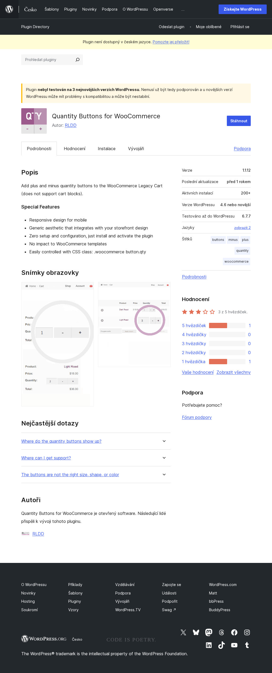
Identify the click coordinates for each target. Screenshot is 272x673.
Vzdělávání (124, 584)
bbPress (216, 601)
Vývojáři (136, 148)
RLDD (70, 125)
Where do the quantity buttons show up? (61, 441)
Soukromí (29, 609)
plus (245, 240)
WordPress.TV (128, 609)
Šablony (75, 593)
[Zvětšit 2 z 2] (163, 289)
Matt (213, 593)
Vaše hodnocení (198, 372)
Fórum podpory (197, 417)
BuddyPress (219, 609)
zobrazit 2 (242, 227)
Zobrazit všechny (233, 372)
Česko (77, 639)
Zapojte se (171, 584)
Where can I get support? (46, 458)
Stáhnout (238, 121)
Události (169, 593)
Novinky (28, 593)
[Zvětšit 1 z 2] (86, 289)
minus (233, 240)
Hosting (28, 601)
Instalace (107, 148)
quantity (242, 251)
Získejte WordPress (243, 9)
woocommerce (236, 261)
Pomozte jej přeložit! (171, 42)
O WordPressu (33, 584)
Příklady (75, 584)
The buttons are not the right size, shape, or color (70, 474)
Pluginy (74, 601)
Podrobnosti (39, 148)
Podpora (242, 148)
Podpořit (169, 601)
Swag (169, 609)
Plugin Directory (35, 26)
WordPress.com (223, 584)
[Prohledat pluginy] (77, 59)
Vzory (73, 609)
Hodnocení (74, 148)
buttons (218, 240)
